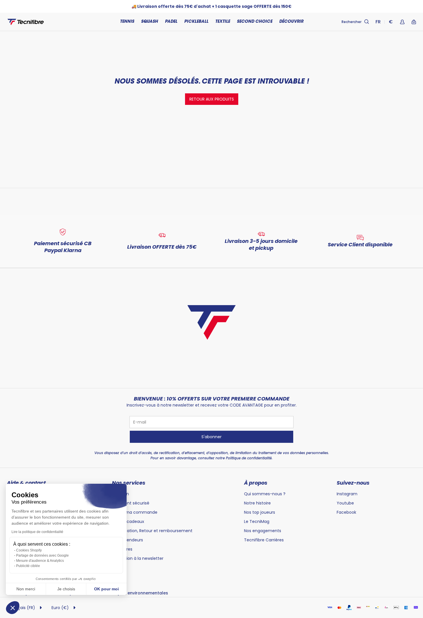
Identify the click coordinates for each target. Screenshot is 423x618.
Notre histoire (257, 503)
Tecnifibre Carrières (264, 540)
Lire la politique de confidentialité (37, 532)
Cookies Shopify (29, 550)
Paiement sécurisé (130, 503)
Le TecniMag (256, 521)
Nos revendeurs (127, 540)
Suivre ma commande (134, 512)
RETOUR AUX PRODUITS (211, 99)
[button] (13, 608)
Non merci (25, 589)
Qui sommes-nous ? (264, 494)
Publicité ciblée (28, 566)
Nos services (128, 482)
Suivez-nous (353, 482)
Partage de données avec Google (42, 555)
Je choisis (66, 589)
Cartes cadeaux (128, 521)
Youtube (345, 503)
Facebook (346, 512)
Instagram (347, 494)
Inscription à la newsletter (137, 558)
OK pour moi (106, 589)
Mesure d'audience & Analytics (40, 561)
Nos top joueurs (259, 512)
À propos (255, 482)
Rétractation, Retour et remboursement (152, 531)
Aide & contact (26, 482)
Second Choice (254, 22)
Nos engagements (262, 531)
